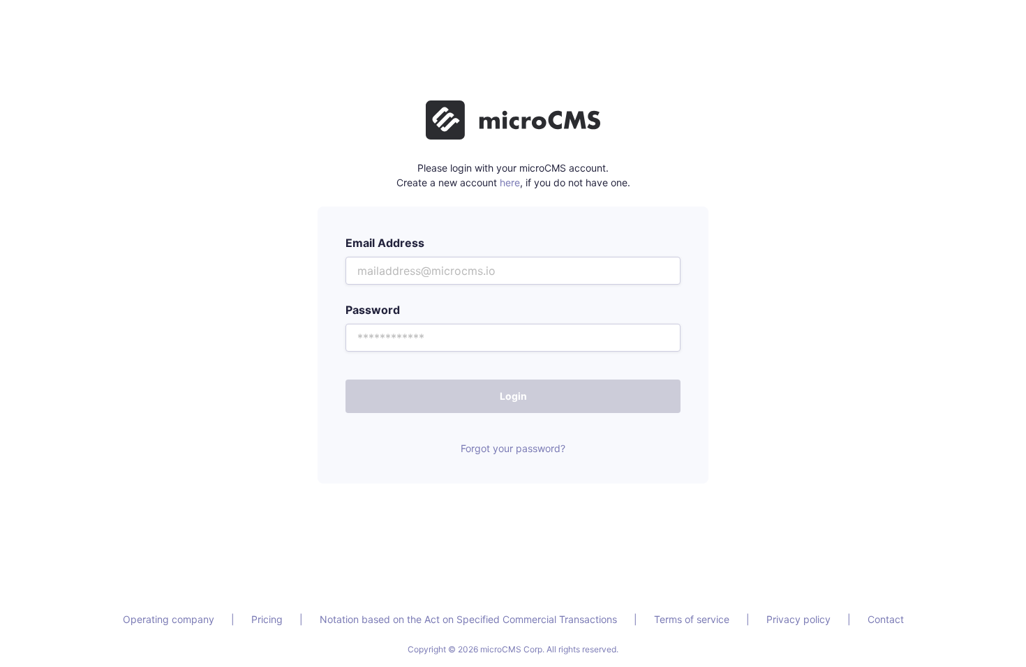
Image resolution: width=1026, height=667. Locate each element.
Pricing (267, 619)
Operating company (168, 619)
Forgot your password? (513, 448)
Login (513, 396)
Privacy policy (798, 619)
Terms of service (691, 619)
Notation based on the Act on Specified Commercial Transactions (468, 619)
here (510, 182)
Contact (886, 619)
